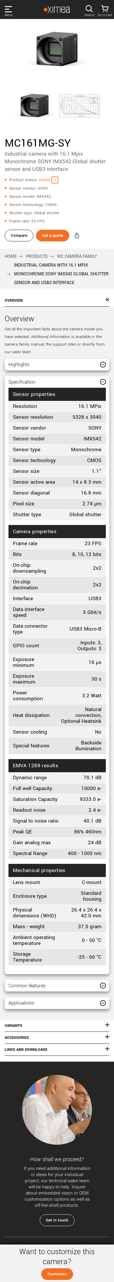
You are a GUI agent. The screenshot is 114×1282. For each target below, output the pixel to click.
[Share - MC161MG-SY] (77, 235)
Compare (19, 235)
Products (37, 256)
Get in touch (57, 1220)
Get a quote (52, 235)
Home (11, 256)
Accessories (17, 1037)
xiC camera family (77, 256)
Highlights (19, 364)
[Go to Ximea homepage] (56, 9)
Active (44, 180)
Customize (57, 1274)
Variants (13, 1025)
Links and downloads (26, 1049)
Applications (21, 1003)
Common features (27, 985)
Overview (14, 300)
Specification (21, 382)
